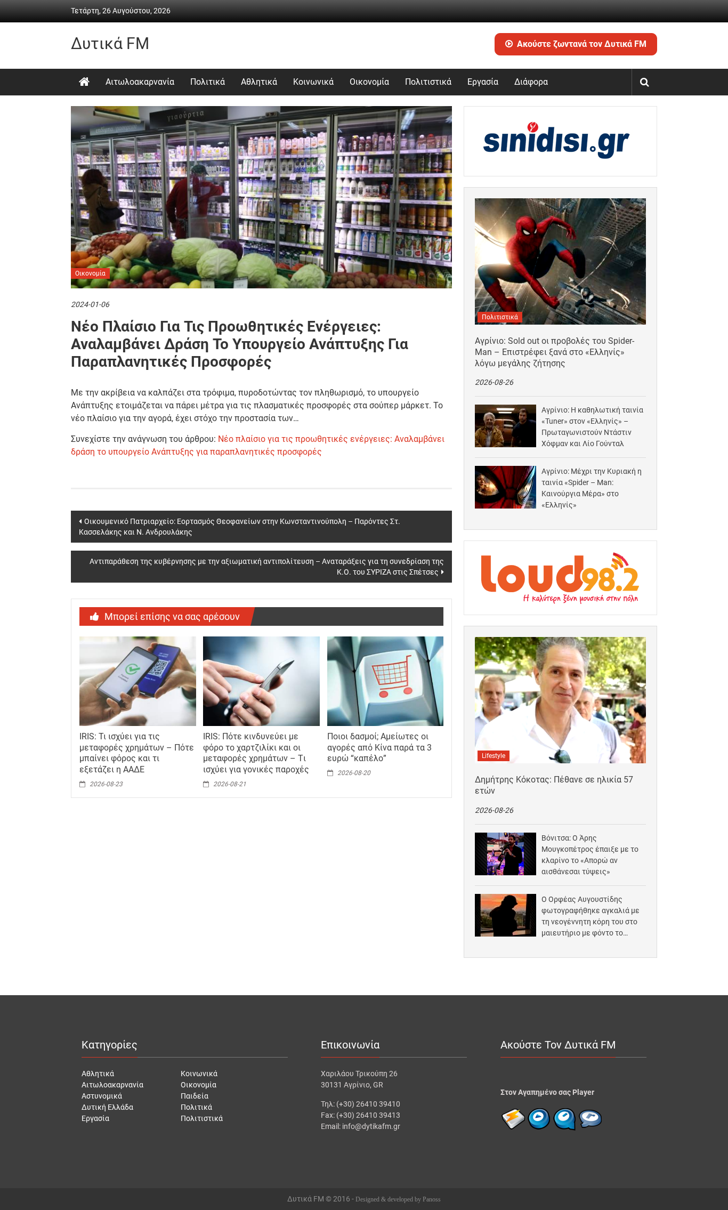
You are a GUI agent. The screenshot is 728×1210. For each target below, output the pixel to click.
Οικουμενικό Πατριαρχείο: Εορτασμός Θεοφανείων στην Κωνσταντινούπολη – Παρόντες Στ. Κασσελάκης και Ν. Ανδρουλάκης (239, 526)
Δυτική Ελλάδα (107, 1107)
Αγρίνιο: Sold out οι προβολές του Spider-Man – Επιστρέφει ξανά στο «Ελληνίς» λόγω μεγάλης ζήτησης (554, 352)
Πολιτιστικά (428, 82)
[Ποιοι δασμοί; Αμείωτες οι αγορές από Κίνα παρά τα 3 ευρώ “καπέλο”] (385, 680)
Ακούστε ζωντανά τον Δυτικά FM (581, 44)
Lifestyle (493, 756)
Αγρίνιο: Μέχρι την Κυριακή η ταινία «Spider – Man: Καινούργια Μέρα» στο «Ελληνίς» (591, 488)
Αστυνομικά (102, 1096)
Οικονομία (369, 82)
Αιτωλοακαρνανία (140, 82)
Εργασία (482, 82)
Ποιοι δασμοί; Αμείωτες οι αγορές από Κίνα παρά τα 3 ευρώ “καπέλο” (379, 747)
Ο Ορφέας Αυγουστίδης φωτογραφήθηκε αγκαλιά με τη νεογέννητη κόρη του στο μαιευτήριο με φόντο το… (590, 916)
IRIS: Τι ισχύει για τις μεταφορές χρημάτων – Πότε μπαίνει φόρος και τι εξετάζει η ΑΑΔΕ (136, 753)
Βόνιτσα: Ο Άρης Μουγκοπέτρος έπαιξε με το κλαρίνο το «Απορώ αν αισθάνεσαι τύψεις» (589, 855)
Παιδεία (194, 1096)
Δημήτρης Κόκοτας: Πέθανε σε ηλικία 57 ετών (554, 785)
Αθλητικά (259, 82)
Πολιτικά (207, 82)
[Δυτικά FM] (84, 82)
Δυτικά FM (110, 43)
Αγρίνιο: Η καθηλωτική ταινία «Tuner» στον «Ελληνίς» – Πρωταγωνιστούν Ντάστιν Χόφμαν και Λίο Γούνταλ (592, 427)
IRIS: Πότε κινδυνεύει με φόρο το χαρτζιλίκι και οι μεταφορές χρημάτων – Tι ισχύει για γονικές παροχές (256, 753)
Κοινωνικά (313, 82)
